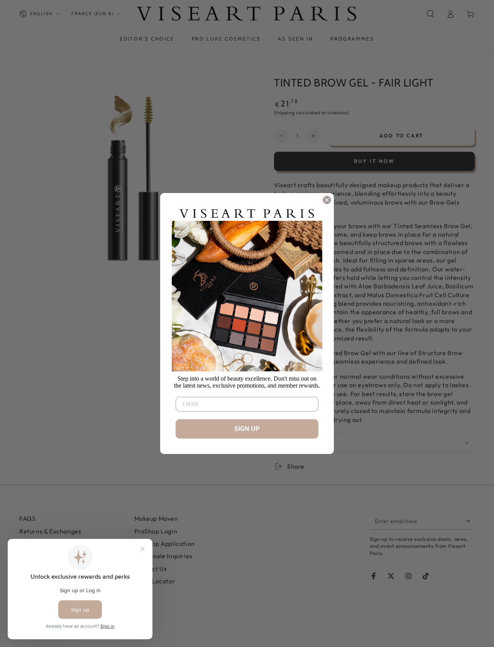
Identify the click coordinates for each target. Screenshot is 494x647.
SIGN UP (247, 428)
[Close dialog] (327, 200)
